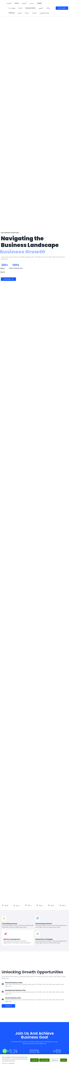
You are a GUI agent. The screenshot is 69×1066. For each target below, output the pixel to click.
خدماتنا (27, 13)
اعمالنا (20, 8)
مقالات (48, 8)
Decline (64, 1060)
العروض (41, 8)
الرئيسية (9, 3)
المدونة (20, 13)
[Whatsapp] (4, 1051)
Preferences (55, 1060)
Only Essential (44, 1060)
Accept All (34, 1060)
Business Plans (30, 8)
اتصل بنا (34, 13)
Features (12, 13)
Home (17, 3)
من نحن (32, 3)
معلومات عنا (12, 8)
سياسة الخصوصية (44, 13)
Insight (39, 3)
